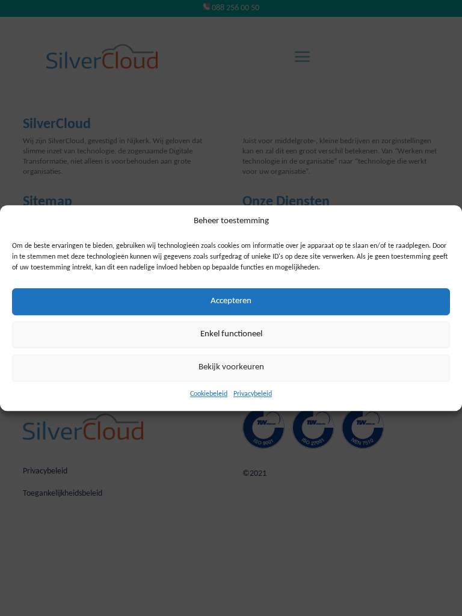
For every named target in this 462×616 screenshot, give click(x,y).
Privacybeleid (252, 394)
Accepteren (231, 301)
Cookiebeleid (208, 394)
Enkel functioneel (231, 334)
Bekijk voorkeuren (231, 367)
